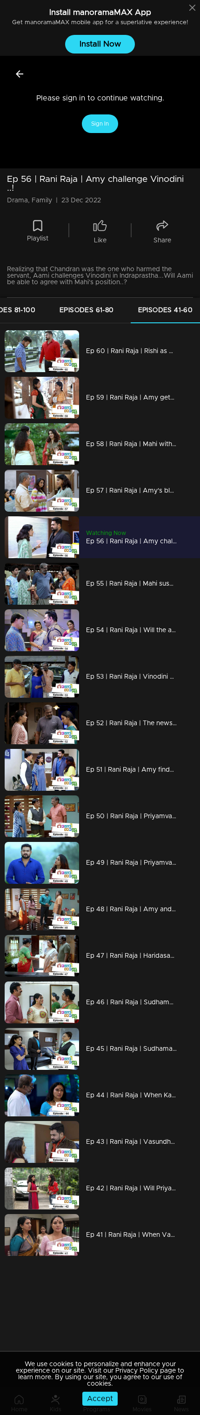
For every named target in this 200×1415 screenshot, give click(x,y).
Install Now (100, 44)
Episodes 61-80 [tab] (87, 310)
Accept (100, 1398)
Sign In (100, 124)
